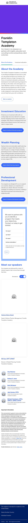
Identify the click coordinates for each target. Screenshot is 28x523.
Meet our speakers (7, 99)
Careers (3, 521)
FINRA (17, 438)
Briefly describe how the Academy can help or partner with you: (15, 246)
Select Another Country (7, 512)
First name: (8, 231)
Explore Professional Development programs (13, 199)
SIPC (21, 438)
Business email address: (11, 242)
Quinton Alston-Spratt (7, 315)
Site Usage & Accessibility (14, 521)
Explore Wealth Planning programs (11, 165)
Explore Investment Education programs (12, 130)
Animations (15, 276)
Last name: (8, 234)
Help (7, 521)
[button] (14, 296)
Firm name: (8, 238)
